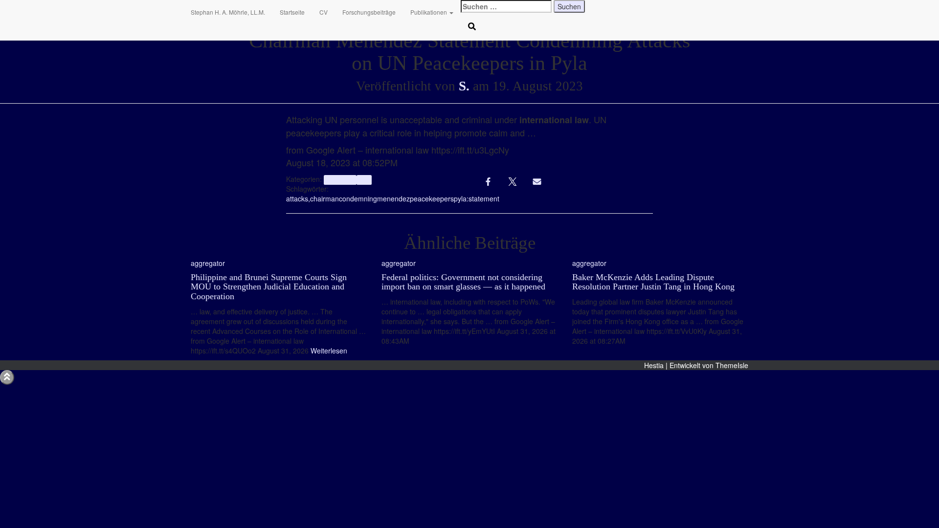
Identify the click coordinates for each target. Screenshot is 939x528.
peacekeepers (432, 198)
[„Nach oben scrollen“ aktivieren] (7, 377)
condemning (358, 198)
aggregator (340, 179)
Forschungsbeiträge (369, 12)
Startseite (292, 12)
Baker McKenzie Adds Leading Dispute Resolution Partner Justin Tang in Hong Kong (653, 282)
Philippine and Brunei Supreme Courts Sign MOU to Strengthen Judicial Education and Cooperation (269, 287)
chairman (324, 198)
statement (484, 198)
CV (323, 12)
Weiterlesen (328, 350)
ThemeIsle (731, 365)
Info (364, 179)
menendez (393, 198)
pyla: (461, 198)
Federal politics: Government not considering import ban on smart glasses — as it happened (463, 282)
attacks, (298, 198)
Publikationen (429, 12)
